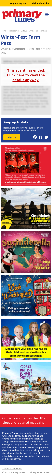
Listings (24, 31)
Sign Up (12, 137)
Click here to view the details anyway (26, 77)
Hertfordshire (13, 31)
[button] (46, 14)
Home (3, 31)
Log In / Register (18, 3)
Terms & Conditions (12, 468)
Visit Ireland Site (40, 3)
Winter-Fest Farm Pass (38, 31)
